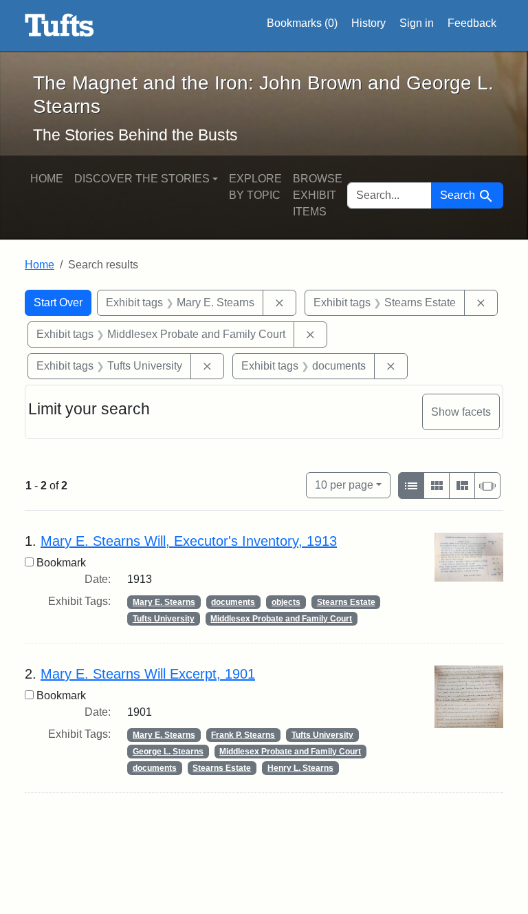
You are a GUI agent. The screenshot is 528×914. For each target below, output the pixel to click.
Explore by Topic (255, 187)
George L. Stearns (168, 751)
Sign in (416, 23)
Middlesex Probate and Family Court (281, 619)
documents (233, 602)
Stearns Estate (346, 602)
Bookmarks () (302, 23)
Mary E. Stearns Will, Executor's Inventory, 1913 (189, 541)
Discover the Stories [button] (142, 178)
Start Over (58, 302)
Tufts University (164, 619)
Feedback (472, 23)
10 (344, 484)
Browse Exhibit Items (317, 195)
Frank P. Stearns (243, 735)
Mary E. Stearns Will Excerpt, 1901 (148, 673)
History (368, 23)
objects (286, 602)
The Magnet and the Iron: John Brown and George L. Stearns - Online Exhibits (59, 25)
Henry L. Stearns (300, 768)
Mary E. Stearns (164, 602)
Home (46, 178)
